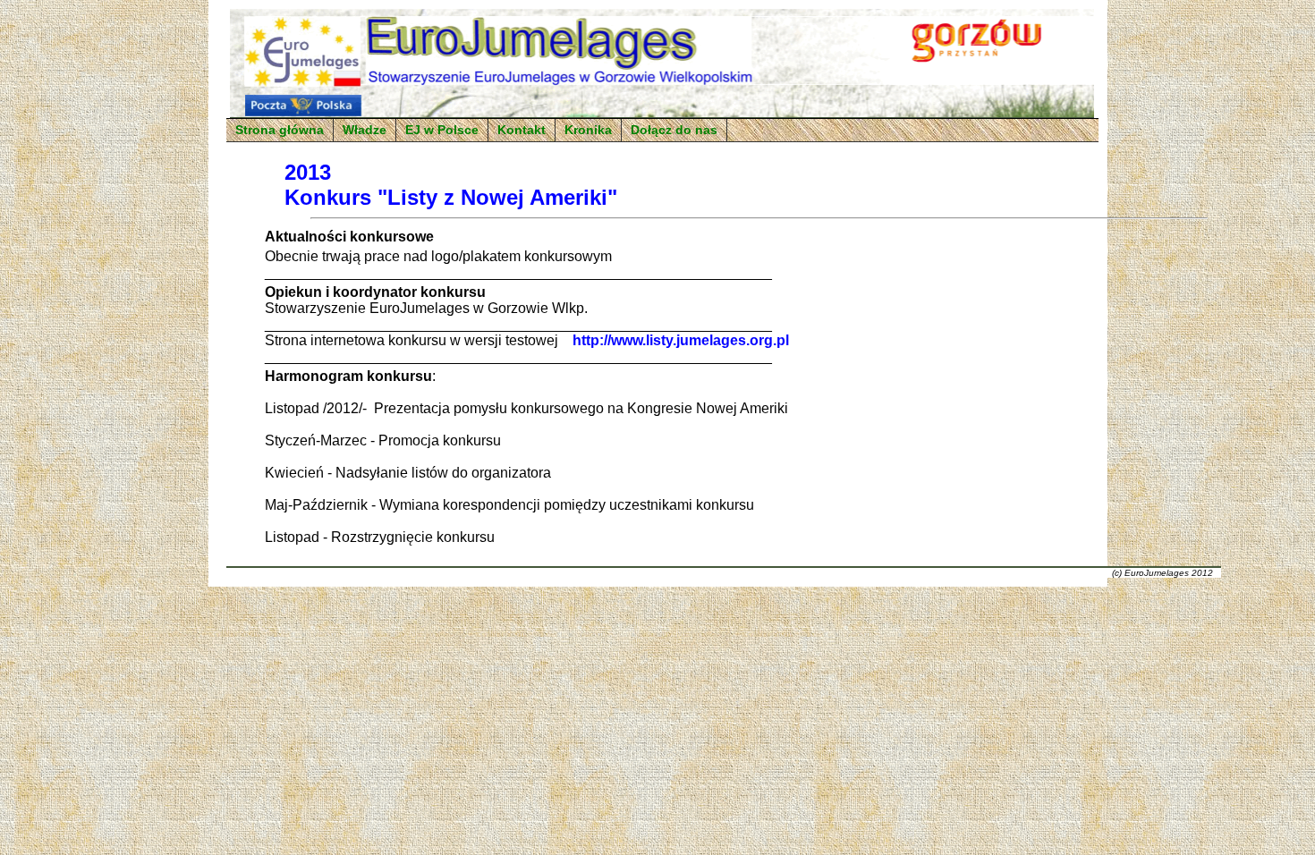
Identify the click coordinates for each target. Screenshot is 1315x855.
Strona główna (279, 130)
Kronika (588, 130)
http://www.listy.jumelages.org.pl (681, 340)
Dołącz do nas (674, 130)
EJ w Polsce (442, 130)
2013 (307, 172)
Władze (364, 130)
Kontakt (521, 130)
